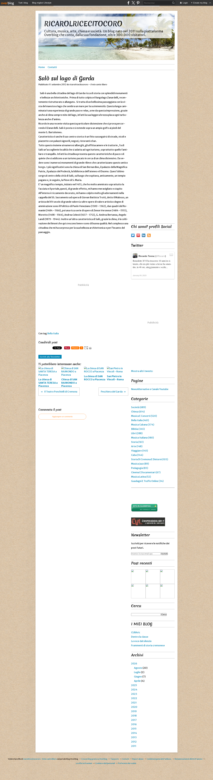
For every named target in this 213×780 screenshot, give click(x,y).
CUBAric (135, 632)
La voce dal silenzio (141, 641)
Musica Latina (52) (141, 476)
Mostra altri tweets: (142, 371)
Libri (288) (137, 433)
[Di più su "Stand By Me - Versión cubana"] (138, 591)
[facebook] (128, 2)
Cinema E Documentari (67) (146, 472)
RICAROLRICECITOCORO (83, 23)
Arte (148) (136, 446)
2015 (133, 728)
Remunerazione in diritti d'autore (188, 759)
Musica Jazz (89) (140, 463)
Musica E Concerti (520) (144, 415)
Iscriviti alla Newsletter (50, 357)
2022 (134, 698)
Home (41, 67)
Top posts (114, 759)
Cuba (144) (137, 455)
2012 (134, 741)
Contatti (52, 67)
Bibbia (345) (138, 428)
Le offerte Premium (84, 763)
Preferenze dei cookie (127, 763)
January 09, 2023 (139, 275)
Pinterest (138, 235)
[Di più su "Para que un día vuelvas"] (167, 576)
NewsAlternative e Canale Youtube (149, 389)
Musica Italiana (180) (142, 437)
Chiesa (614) (138, 411)
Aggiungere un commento (62, 417)
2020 (134, 706)
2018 (134, 715)
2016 (134, 724)
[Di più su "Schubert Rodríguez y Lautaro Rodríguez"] (153, 591)
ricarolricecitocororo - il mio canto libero (40, 759)
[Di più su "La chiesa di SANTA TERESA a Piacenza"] (153, 576)
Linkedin (143, 235)
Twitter (133, 235)
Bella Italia (53, 333)
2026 (134, 663)
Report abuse (138, 759)
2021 (134, 702)
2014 (134, 733)
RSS (149, 235)
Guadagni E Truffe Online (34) (147, 481)
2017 (134, 719)
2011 (133, 746)
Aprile (137, 680)
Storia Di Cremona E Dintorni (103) (149, 459)
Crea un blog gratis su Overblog (94, 759)
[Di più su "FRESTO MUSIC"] (167, 591)
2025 (134, 685)
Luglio (137, 672)
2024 (134, 689)
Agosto (138, 667)
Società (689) (138, 407)
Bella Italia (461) (140, 420)
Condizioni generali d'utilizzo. (159, 759)
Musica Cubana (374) (142, 424)
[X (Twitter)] (133, 2)
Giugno (138, 676)
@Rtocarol (160, 256)
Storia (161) (137, 442)
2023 (134, 693)
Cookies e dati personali (105, 763)
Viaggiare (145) (139, 450)
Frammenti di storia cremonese (148, 645)
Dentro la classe (139, 636)
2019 (134, 711)
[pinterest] (138, 2)
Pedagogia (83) (139, 468)
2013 (134, 737)
